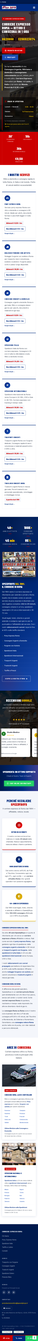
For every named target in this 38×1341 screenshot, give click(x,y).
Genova (22, 1198)
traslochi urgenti (24, 975)
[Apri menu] (34, 8)
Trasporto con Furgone (10, 1262)
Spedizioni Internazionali (16, 391)
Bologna (7, 1195)
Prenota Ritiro (6, 1277)
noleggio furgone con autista (19, 972)
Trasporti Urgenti (12, 437)
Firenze (7, 1192)
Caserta (22, 1201)
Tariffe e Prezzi (10, 671)
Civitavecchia (24, 1119)
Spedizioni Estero (8, 1273)
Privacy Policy (8, 1332)
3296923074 (26, 39)
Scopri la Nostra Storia (15, 679)
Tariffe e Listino (7, 1247)
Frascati (22, 1116)
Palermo (7, 1198)
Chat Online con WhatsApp (20, 783)
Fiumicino (7, 1110)
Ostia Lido (8, 1119)
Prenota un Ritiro (14, 50)
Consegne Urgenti (8, 1266)
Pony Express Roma (12, 204)
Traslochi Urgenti (10, 666)
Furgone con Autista (12, 646)
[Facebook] (9, 1292)
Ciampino (22, 1110)
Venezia (7, 1201)
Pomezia (22, 1113)
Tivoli (6, 1116)
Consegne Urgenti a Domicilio (17, 299)
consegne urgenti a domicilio (13, 947)
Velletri (7, 1122)
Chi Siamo (5, 1236)
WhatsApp (11, 57)
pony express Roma (23, 941)
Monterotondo (24, 1122)
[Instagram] (14, 1292)
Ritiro (8, 1338)
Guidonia (7, 1113)
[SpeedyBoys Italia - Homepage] (9, 7)
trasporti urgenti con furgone (15, 950)
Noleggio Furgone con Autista (17, 253)
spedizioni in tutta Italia (11, 953)
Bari (21, 1195)
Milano (7, 1189)
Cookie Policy (19, 1332)
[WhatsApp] (4, 1292)
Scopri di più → (10, 233)
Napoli (22, 1189)
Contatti (4, 1251)
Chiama (20, 1338)
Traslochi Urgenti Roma (15, 483)
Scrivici (8, 1308)
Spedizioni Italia (12, 345)
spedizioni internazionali (11, 956)
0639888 (8, 39)
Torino (22, 1192)
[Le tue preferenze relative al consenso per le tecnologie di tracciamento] (34, 1337)
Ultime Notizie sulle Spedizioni (16, 1207)
